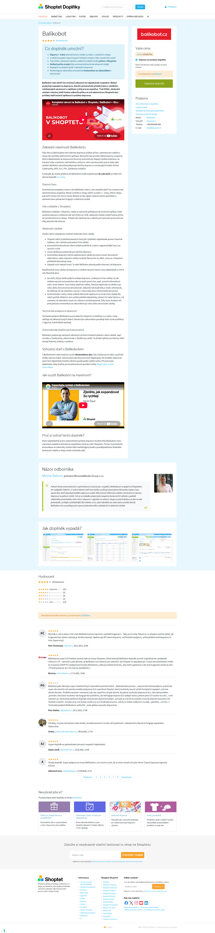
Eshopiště (106, 916)
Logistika (71, 16)
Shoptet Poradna (109, 893)
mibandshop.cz (70, 771)
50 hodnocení (62, 40)
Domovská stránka (45, 23)
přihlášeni (85, 615)
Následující (126, 777)
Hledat (140, 6)
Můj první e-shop (109, 908)
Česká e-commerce (110, 919)
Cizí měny (61, 177)
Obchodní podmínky (131, 907)
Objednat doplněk (154, 83)
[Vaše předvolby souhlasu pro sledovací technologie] (4, 930)
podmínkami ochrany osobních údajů (104, 861)
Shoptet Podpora (109, 890)
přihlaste (158, 74)
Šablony (94, 16)
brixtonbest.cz (63, 673)
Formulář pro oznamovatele (154, 910)
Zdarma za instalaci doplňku (152, 59)
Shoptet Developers (87, 887)
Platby (82, 16)
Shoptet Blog (108, 902)
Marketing (56, 16)
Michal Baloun (52, 476)
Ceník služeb (141, 107)
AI (148, 16)
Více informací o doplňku (147, 103)
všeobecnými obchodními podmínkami (129, 861)
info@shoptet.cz (153, 127)
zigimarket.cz (66, 710)
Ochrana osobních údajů (146, 114)
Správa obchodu (86, 910)
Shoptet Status (108, 899)
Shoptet (106, 882)
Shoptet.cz (151, 121)
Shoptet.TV (107, 910)
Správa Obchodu (135, 16)
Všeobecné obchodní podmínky (150, 110)
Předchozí (87, 777)
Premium (42, 16)
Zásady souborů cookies (133, 910)
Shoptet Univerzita (110, 888)
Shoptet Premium (109, 885)
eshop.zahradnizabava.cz (66, 731)
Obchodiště (107, 913)
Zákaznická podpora (87, 913)
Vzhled (105, 16)
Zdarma (139, 54)
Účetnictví (84, 915)
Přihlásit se (158, 886)
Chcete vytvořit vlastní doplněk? (86, 883)
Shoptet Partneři (109, 896)
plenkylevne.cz (67, 749)
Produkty (118, 16)
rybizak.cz (68, 645)
